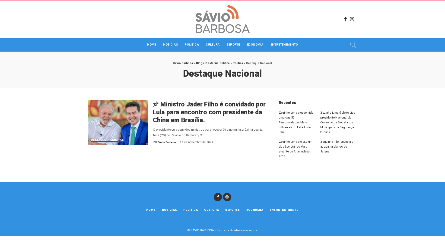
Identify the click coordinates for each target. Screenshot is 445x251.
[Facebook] (345, 19)
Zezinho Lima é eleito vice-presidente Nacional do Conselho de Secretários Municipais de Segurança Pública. (338, 122)
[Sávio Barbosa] (222, 19)
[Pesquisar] (353, 45)
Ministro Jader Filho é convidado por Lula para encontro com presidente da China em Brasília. (209, 112)
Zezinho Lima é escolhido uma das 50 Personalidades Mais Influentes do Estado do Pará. (296, 122)
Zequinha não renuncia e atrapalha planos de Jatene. (336, 146)
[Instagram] (352, 19)
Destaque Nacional (107, 140)
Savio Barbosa (167, 142)
